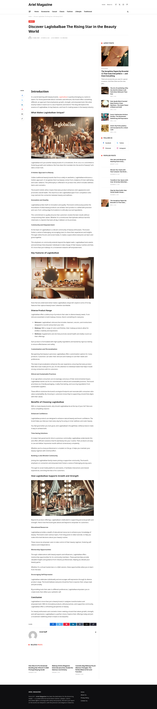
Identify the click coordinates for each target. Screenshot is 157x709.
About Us (109, 4)
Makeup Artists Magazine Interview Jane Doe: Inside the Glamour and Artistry (62, 668)
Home (103, 4)
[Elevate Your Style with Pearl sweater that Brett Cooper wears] (105, 172)
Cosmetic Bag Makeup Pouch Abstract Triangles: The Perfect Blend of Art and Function (85, 669)
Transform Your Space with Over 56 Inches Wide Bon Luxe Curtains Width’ (119, 181)
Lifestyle (78, 12)
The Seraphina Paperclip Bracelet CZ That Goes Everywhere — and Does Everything (114, 73)
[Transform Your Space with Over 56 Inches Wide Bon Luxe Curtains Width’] (105, 182)
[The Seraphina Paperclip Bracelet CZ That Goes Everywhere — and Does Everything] (114, 56)
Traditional (88, 12)
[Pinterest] (22, 109)
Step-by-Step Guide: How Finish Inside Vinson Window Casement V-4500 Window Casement (119, 191)
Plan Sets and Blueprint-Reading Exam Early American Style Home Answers (118, 160)
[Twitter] (22, 100)
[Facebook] (22, 95)
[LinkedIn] (22, 105)
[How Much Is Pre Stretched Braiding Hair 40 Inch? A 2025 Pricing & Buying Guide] (39, 655)
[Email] (22, 114)
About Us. (84, 695)
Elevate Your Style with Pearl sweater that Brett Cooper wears (118, 171)
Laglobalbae (63, 97)
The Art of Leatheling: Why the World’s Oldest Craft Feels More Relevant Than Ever (119, 91)
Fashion (70, 12)
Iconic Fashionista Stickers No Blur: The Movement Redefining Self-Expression (119, 116)
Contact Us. (84, 701)
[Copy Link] (22, 118)
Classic (62, 12)
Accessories (45, 12)
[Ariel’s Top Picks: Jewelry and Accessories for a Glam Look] (105, 128)
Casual (54, 12)
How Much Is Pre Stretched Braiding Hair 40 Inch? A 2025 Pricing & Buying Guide (39, 668)
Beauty (31, 21)
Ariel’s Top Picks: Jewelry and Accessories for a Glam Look (119, 127)
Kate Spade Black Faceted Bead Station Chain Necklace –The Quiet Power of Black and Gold (119, 104)
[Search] (127, 12)
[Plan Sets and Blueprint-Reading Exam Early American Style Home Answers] (105, 162)
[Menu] (30, 11)
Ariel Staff (36, 38)
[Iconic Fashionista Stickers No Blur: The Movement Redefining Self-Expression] (105, 117)
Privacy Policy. (85, 698)
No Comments (55, 38)
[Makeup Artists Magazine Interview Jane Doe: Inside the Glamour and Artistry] (62, 655)
